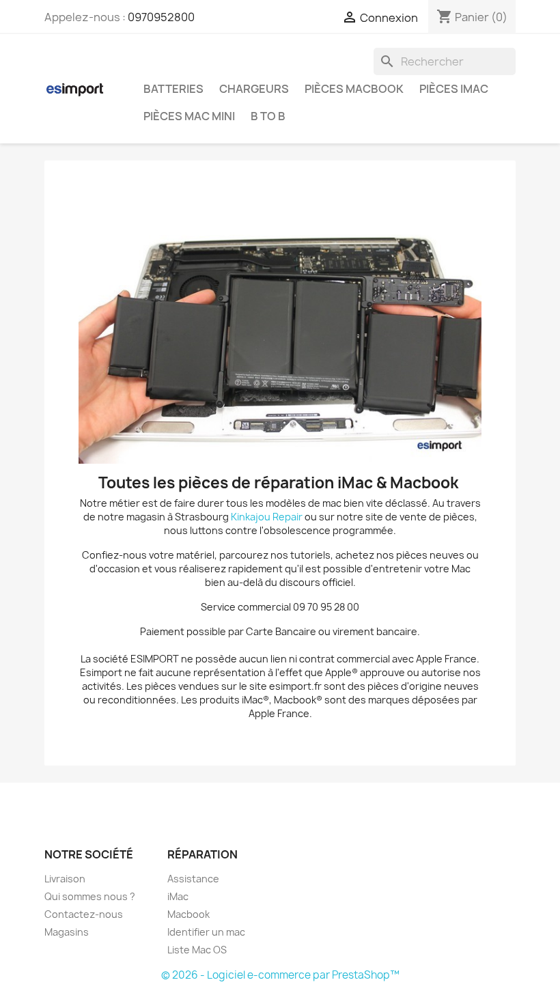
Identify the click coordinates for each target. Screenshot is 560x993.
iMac (177, 896)
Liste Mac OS (197, 949)
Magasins (66, 931)
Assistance (193, 878)
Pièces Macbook (354, 88)
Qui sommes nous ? (89, 896)
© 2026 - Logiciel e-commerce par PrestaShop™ (280, 975)
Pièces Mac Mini (189, 116)
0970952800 (161, 17)
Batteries (173, 88)
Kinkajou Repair (267, 516)
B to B (268, 116)
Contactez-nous (83, 914)
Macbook (188, 914)
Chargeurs (254, 88)
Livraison (64, 878)
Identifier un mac (206, 931)
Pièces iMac (453, 88)
